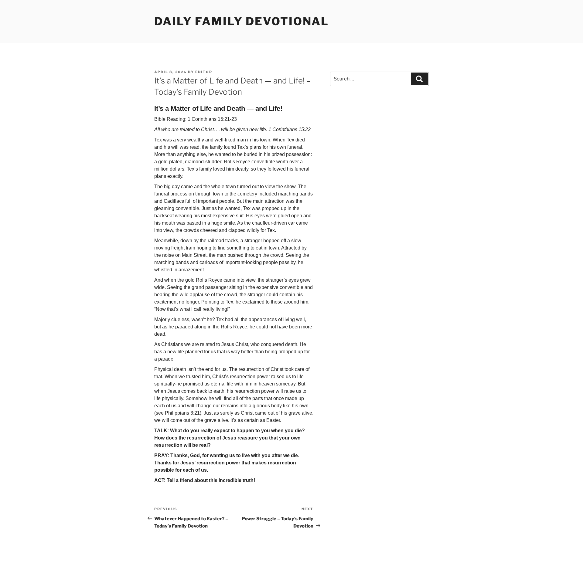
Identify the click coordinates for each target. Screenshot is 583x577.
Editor (203, 72)
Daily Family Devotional (241, 21)
